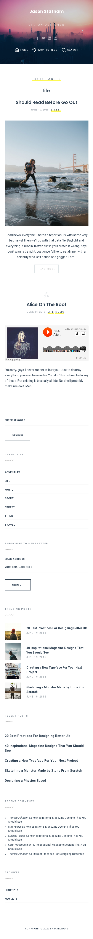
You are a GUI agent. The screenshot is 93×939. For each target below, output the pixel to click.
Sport (9, 498)
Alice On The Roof (46, 304)
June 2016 (11, 890)
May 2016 (11, 898)
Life (51, 312)
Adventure (12, 472)
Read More (46, 269)
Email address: (15, 559)
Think (9, 516)
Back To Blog (47, 50)
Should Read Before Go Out (46, 102)
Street (56, 110)
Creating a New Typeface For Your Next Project (41, 761)
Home (24, 50)
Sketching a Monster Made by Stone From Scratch (43, 771)
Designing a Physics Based (25, 781)
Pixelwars (61, 928)
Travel (10, 524)
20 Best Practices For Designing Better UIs (37, 736)
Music (59, 312)
